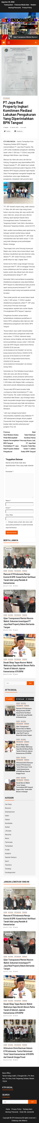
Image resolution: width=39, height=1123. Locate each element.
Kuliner (7, 827)
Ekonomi (8, 808)
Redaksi (33, 5)
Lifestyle (8, 831)
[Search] (35, 42)
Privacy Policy (27, 7)
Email (8, 508)
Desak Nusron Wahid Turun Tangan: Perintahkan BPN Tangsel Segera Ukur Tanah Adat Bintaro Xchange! (24, 787)
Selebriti (8, 853)
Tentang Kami (8, 5)
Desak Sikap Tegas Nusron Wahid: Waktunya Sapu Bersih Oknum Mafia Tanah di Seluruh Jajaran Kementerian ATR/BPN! (24, 749)
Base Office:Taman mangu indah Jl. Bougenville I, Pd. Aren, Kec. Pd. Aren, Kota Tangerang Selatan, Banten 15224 (18, 1077)
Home (8, 1109)
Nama (8, 501)
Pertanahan (6, 98)
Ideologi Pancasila (14, 7)
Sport (7, 861)
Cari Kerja (8, 804)
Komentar (9, 472)
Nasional (10, 570)
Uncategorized (10, 872)
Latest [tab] (10, 699)
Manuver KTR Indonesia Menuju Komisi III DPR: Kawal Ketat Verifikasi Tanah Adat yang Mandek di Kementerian (24, 712)
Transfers (8, 865)
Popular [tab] (21, 699)
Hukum (5, 570)
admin (6, 127)
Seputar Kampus (10, 857)
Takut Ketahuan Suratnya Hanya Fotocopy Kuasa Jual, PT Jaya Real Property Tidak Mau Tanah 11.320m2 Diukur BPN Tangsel (28, 441)
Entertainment (10, 812)
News (7, 838)
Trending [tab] (30, 699)
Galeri (7, 816)
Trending (24, 570)
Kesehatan (8, 823)
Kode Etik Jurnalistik (27, 1112)
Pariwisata (8, 842)
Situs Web (9, 515)
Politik (7, 850)
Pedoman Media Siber (21, 5)
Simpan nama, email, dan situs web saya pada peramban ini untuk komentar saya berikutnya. (19, 524)
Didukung (15, 1121)
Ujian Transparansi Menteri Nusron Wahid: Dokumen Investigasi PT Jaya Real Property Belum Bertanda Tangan (24, 730)
